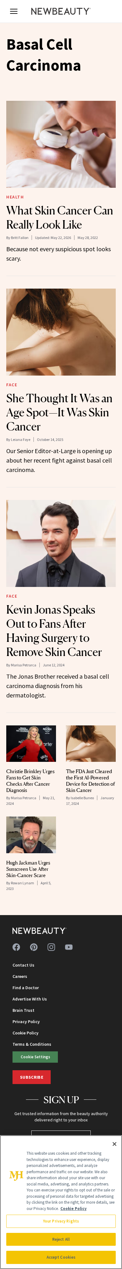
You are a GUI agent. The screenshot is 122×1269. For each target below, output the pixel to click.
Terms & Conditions (32, 1044)
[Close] (114, 1144)
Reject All (61, 1239)
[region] (61, 1202)
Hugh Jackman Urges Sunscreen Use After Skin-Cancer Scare (28, 869)
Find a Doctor (26, 987)
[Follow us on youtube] (69, 947)
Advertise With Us (30, 999)
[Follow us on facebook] (16, 947)
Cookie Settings (35, 1056)
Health (15, 197)
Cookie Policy (25, 1033)
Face (11, 385)
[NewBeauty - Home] (61, 11)
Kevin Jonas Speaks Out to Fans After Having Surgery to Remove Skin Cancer (54, 631)
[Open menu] (13, 11)
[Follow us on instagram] (51, 947)
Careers (20, 976)
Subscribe (31, 1077)
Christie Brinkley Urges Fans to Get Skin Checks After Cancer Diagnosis (30, 780)
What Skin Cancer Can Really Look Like (59, 217)
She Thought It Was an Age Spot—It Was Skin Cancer (59, 412)
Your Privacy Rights (61, 1221)
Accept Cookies (61, 1257)
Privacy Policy (26, 1021)
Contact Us (23, 965)
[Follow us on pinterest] (34, 947)
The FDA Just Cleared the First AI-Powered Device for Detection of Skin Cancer (90, 780)
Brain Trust (23, 1010)
